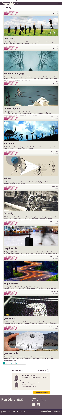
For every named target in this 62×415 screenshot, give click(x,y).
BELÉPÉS (51, 1)
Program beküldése (41, 392)
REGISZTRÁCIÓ (57, 1)
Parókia (8, 3)
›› (24, 363)
